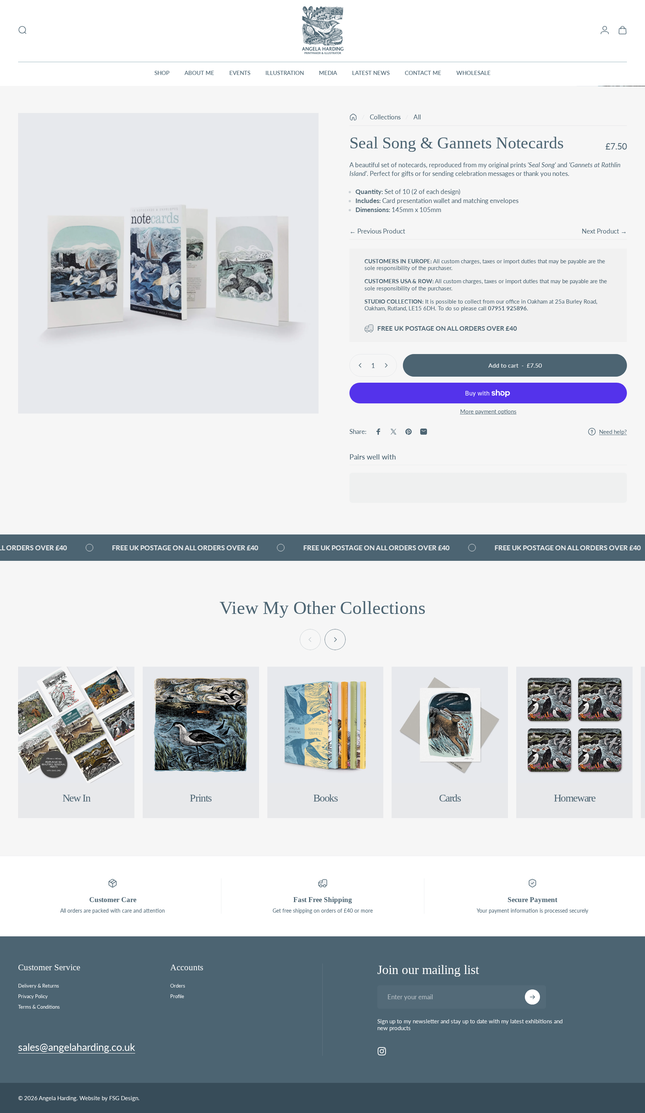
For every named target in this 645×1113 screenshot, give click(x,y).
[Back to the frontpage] (353, 117)
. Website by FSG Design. (108, 1098)
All (417, 117)
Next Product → (604, 231)
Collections (385, 117)
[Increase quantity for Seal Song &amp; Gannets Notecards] (387, 365)
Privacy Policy (33, 996)
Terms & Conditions (39, 1007)
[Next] (335, 639)
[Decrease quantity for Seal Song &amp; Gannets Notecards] (358, 365)
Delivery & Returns (38, 986)
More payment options (488, 411)
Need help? (613, 431)
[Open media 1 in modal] (168, 263)
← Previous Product (377, 231)
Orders (177, 986)
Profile (177, 996)
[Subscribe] (532, 997)
